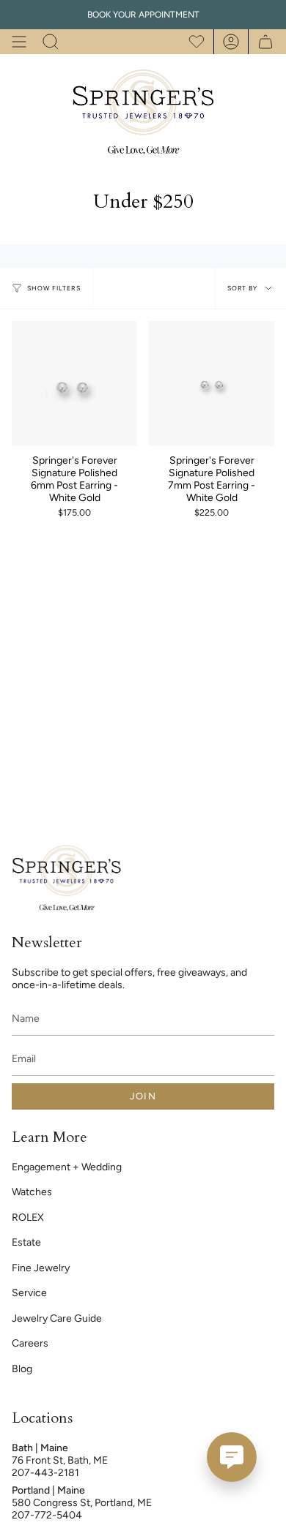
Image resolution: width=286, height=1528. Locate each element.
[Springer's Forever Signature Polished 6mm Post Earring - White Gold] (74, 383)
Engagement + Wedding (67, 1167)
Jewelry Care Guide (57, 1318)
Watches (32, 1192)
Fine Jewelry (41, 1268)
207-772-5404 (47, 1515)
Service (29, 1293)
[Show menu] (19, 41)
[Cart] (261, 41)
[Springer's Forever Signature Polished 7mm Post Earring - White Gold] (211, 383)
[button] (50, 41)
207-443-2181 (45, 1473)
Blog (22, 1369)
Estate (26, 1242)
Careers (30, 1343)
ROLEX (28, 1217)
